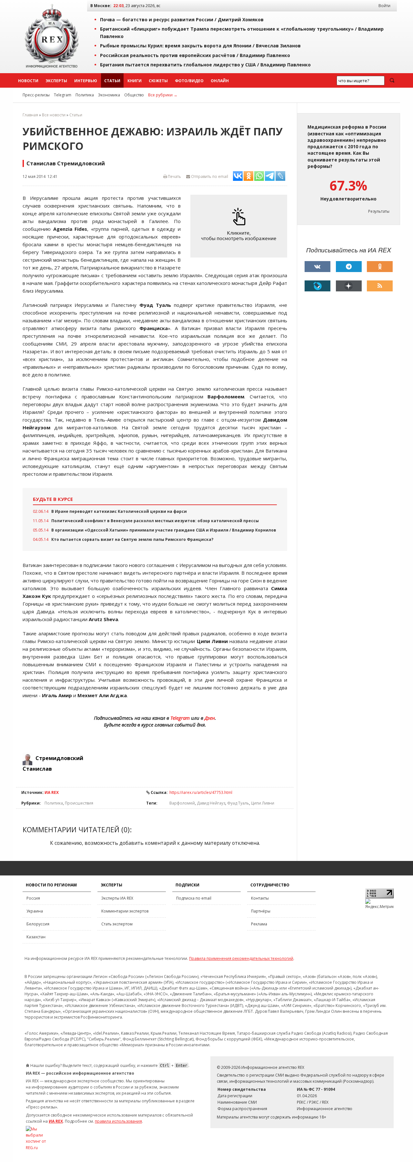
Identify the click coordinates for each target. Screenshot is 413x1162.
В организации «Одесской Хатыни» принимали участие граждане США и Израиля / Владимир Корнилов (163, 530)
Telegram (62, 95)
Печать (174, 176)
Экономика (109, 95)
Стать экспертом (117, 924)
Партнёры (260, 911)
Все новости (53, 115)
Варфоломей (182, 803)
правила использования (118, 1121)
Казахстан (35, 937)
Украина (34, 911)
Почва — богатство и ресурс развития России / (182, 19)
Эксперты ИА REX (117, 898)
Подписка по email (193, 898)
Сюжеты (158, 80)
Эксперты (56, 80)
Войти (384, 5)
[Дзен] (349, 285)
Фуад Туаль (238, 803)
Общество (134, 95)
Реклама (259, 924)
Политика (85, 95)
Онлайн (220, 80)
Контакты (260, 898)
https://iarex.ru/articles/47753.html (200, 792)
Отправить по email (209, 176)
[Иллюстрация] (240, 226)
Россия (33, 898)
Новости (28, 80)
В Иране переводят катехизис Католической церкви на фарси (119, 511)
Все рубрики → (162, 95)
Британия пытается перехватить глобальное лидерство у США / (205, 65)
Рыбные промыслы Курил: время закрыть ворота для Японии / (200, 46)
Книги (134, 80)
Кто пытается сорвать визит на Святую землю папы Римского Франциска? (132, 539)
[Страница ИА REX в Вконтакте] (317, 266)
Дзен (210, 718)
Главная (30, 115)
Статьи (112, 80)
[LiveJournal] (317, 285)
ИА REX (52, 792)
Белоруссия (37, 924)
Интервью (85, 80)
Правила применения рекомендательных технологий (241, 958)
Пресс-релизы (36, 95)
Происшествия (79, 803)
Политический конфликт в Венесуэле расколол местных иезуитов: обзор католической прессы (155, 520)
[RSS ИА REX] (380, 285)
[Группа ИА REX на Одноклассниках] (380, 266)
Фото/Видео (189, 80)
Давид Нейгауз (211, 803)
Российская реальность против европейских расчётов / (195, 55)
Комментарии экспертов (124, 911)
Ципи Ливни (262, 803)
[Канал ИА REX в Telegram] (349, 266)
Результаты (378, 211)
